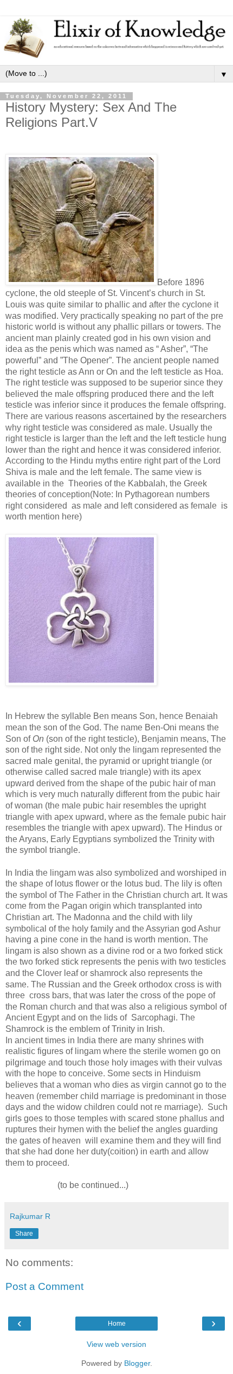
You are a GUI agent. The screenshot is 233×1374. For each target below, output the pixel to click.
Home (117, 1323)
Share (24, 1233)
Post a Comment (44, 1286)
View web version (116, 1344)
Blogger (137, 1363)
